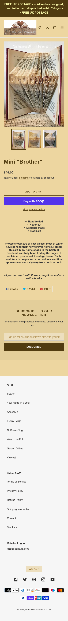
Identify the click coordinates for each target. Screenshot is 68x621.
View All (11, 457)
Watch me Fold (15, 439)
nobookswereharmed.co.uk (38, 609)
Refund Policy (15, 499)
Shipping (24, 177)
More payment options (34, 209)
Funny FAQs (14, 420)
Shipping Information (18, 509)
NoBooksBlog (15, 430)
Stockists (12, 527)
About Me (12, 411)
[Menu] (62, 27)
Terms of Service (16, 481)
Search (11, 393)
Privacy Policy (15, 490)
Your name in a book (18, 402)
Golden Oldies (15, 448)
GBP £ (33, 568)
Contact (11, 518)
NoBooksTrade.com (18, 548)
